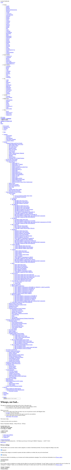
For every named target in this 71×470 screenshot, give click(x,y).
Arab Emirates (9, 99)
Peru (7, 74)
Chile (7, 69)
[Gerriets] (3, 117)
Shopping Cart (6, 127)
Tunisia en (8, 115)
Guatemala (8, 57)
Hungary (8, 24)
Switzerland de (9, 49)
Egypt (7, 111)
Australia (8, 96)
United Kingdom (10, 52)
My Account (6, 126)
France (7, 19)
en (14, 49)
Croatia (7, 12)
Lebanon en (8, 106)
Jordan (7, 103)
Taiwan (7, 92)
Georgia (8, 22)
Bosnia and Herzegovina (11, 9)
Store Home (8, 416)
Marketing (4, 455)
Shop (4, 132)
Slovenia (8, 46)
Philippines (8, 87)
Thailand (8, 93)
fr (13, 49)
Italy (7, 28)
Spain (7, 47)
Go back (8, 412)
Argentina (8, 66)
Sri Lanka (8, 91)
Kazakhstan (8, 84)
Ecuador (8, 72)
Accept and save (4, 459)
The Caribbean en (10, 62)
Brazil (7, 68)
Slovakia (8, 44)
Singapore (8, 88)
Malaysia (8, 86)
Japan (7, 83)
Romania (8, 42)
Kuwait (7, 105)
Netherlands (8, 37)
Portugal (8, 41)
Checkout (5, 128)
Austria (7, 6)
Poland (7, 39)
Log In (4, 129)
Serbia (7, 43)
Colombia (8, 71)
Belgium (8, 8)
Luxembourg (9, 32)
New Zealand (9, 97)
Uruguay (8, 76)
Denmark (8, 16)
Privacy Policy (6, 436)
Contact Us (5, 437)
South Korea (9, 89)
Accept (2, 467)
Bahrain (8, 101)
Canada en (8, 56)
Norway (8, 38)
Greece (7, 23)
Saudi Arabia (9, 108)
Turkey (7, 51)
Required (4, 450)
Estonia (7, 17)
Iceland (7, 26)
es (14, 62)
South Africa (9, 113)
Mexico (7, 58)
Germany (8, 21)
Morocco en (8, 112)
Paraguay (8, 73)
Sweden (8, 48)
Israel (7, 102)
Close (2, 2)
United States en (9, 63)
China (7, 79)
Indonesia (8, 82)
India (7, 81)
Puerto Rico (8, 61)
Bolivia (7, 67)
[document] (35, 456)
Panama (8, 59)
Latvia (7, 29)
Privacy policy (59, 457)
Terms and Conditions (8, 434)
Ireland (7, 27)
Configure (7, 467)
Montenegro (8, 36)
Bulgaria (8, 11)
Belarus (7, 7)
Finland (7, 18)
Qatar (7, 107)
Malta (7, 34)
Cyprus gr (8, 13)
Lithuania (8, 31)
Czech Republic (9, 14)
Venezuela (8, 77)
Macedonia (8, 33)
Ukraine (8, 53)
